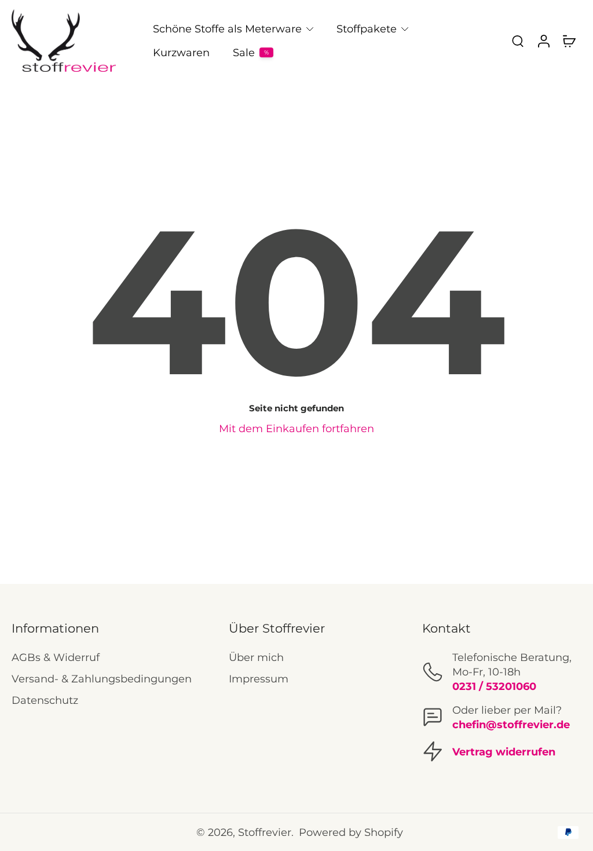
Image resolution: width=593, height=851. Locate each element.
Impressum (258, 678)
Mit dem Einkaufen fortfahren (296, 428)
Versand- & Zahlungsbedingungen (102, 678)
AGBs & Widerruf (56, 657)
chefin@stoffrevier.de (511, 724)
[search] (517, 40)
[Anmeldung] (543, 40)
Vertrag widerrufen (503, 751)
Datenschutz (45, 700)
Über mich (256, 657)
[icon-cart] (568, 40)
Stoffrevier (264, 832)
